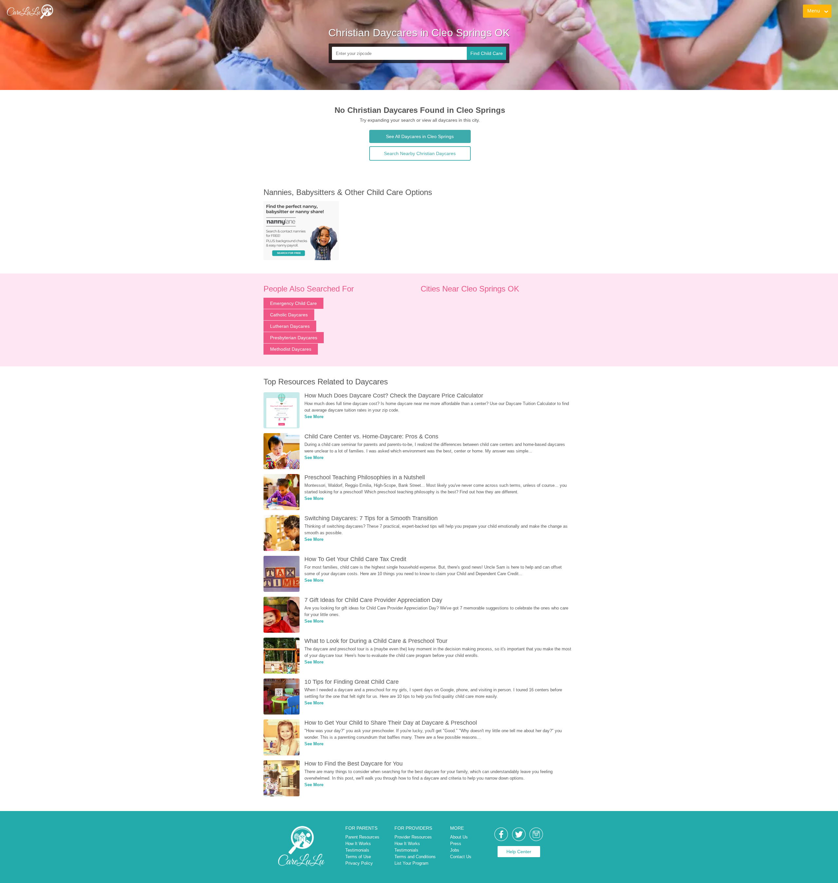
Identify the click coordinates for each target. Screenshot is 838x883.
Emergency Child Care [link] (293, 303)
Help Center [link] (518, 851)
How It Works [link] (358, 843)
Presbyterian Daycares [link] (293, 337)
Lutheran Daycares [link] (290, 326)
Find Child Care (486, 53)
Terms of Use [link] (358, 856)
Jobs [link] (454, 850)
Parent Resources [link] (362, 837)
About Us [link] (459, 837)
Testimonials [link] (357, 850)
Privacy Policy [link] (359, 863)
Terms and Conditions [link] (415, 856)
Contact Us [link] (460, 856)
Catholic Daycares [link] (289, 314)
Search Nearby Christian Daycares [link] (420, 153)
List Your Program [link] (411, 863)
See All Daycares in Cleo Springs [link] (420, 136)
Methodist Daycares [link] (290, 349)
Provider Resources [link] (413, 837)
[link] (29, 11)
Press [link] (455, 843)
